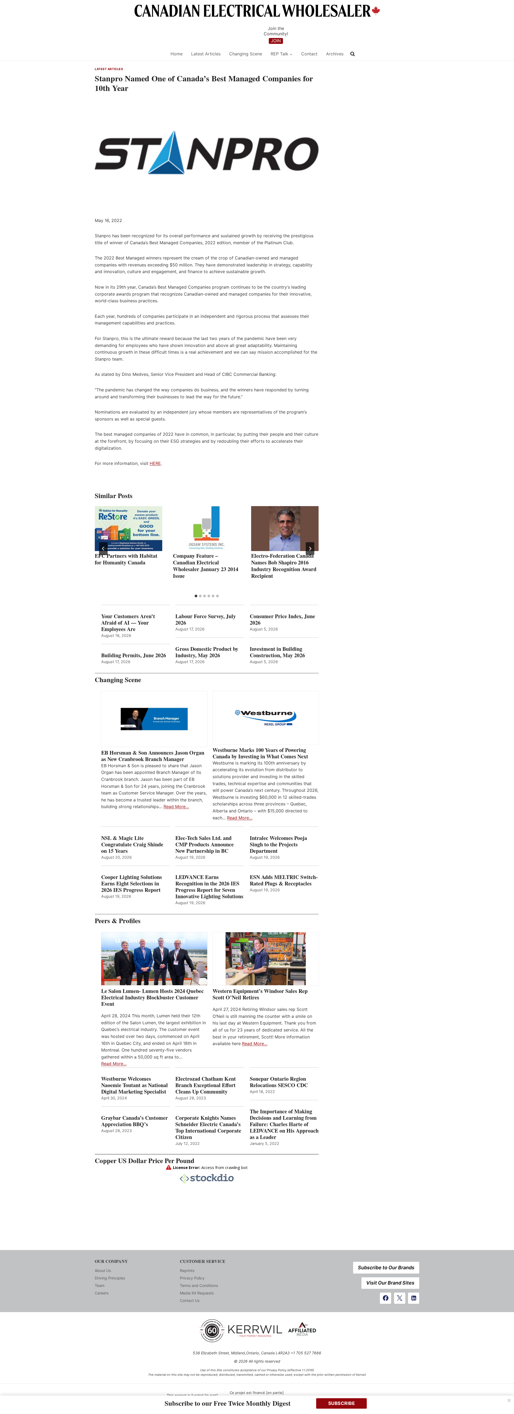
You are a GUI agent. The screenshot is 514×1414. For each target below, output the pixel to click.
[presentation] (128, 528)
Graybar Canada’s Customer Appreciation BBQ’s (134, 1121)
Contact (309, 53)
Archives (334, 53)
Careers (101, 1293)
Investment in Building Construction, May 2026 (277, 652)
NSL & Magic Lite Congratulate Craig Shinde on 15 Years (132, 844)
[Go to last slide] (103, 548)
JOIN (276, 40)
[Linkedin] (413, 1298)
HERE (155, 463)
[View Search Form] (352, 54)
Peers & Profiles (118, 921)
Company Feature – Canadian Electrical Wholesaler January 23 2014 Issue (205, 566)
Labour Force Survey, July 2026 (205, 619)
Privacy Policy (192, 1278)
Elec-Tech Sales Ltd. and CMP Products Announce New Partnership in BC (204, 844)
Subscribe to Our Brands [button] (386, 1267)
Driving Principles (110, 1278)
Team (99, 1285)
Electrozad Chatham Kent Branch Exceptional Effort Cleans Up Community (205, 1085)
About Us (103, 1270)
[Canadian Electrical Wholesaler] (129, 54)
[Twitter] (399, 1298)
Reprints (187, 1270)
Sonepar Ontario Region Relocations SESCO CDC (279, 1082)
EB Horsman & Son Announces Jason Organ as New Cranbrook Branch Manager (152, 756)
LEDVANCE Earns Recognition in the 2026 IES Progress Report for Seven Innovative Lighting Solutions (209, 887)
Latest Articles (206, 53)
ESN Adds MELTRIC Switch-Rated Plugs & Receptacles (284, 880)
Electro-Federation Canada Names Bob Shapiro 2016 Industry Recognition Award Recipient (283, 566)
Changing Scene (245, 53)
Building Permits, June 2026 (133, 655)
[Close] (509, 1400)
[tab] (196, 596)
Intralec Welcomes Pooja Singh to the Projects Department (278, 844)
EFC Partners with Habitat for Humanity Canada (126, 559)
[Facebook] (385, 1298)
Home (177, 53)
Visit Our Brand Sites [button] (390, 1283)
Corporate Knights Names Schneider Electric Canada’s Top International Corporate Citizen (208, 1127)
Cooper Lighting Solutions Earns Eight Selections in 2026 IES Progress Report (131, 883)
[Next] (310, 548)
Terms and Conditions (199, 1285)
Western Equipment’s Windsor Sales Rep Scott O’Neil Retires (260, 994)
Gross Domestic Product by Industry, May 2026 (206, 652)
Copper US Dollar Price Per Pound (144, 1160)
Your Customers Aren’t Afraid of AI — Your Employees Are (128, 622)
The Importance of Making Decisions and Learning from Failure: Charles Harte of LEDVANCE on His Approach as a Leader (284, 1124)
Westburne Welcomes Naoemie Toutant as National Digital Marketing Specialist (134, 1085)
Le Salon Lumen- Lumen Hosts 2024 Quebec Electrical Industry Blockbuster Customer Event (152, 997)
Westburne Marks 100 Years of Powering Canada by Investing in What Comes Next (260, 753)
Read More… (176, 806)
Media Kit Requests (197, 1293)
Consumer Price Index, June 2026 (282, 619)
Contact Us (189, 1300)
